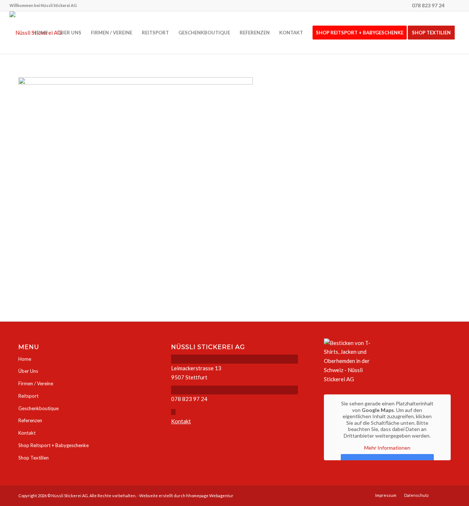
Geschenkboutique (38, 408)
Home (24, 359)
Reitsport (28, 396)
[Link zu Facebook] (453, 5)
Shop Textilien (33, 458)
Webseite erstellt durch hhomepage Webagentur (186, 495)
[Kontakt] (173, 412)
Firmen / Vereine (35, 383)
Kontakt (27, 433)
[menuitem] (43, 5)
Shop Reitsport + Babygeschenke (53, 445)
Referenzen (30, 420)
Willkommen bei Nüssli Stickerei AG (43, 5)
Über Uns (28, 371)
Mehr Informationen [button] (387, 448)
